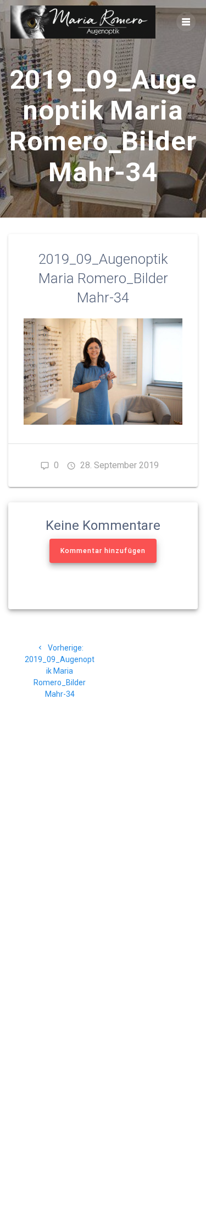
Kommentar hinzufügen (103, 551)
